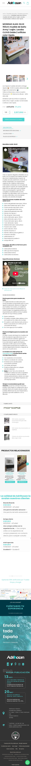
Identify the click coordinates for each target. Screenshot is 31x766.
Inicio (4, 13)
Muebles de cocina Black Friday (21, 754)
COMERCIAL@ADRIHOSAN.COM (21, 725)
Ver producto (10, 482)
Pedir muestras (15, 764)
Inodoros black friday (21, 756)
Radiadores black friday (7, 754)
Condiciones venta (5, 746)
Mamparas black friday (10, 756)
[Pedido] (28, 3)
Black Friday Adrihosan (15, 752)
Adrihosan (15, 743)
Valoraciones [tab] (7, 133)
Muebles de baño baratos (10, 474)
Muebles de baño (12, 13)
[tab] (7, 127)
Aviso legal (14, 746)
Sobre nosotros (10, 749)
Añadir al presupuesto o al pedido (13, 119)
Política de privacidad (24, 746)
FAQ (16, 749)
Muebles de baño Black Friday (15, 760)
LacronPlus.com (8, 353)
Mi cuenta (21, 749)
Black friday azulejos (23, 758)
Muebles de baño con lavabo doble (22, 474)
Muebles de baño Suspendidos (9, 473)
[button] (27, 762)
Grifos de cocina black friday (10, 758)
